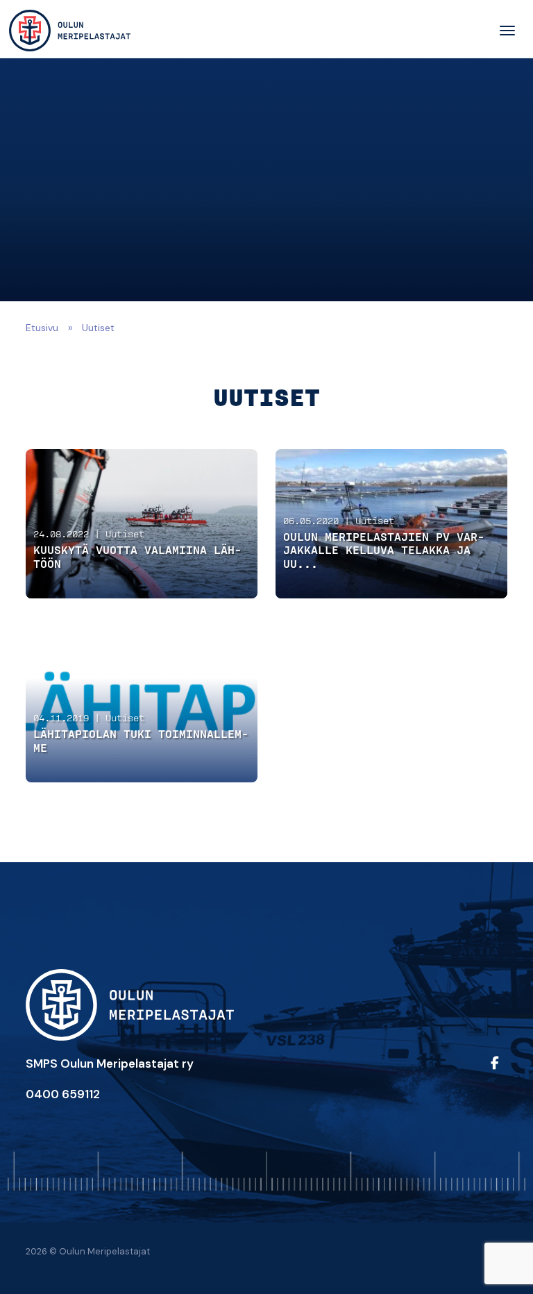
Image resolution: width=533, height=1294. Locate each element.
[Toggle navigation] (507, 30)
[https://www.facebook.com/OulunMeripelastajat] (496, 1072)
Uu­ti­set (124, 534)
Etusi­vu (42, 327)
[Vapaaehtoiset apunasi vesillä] (69, 31)
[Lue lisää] (142, 523)
